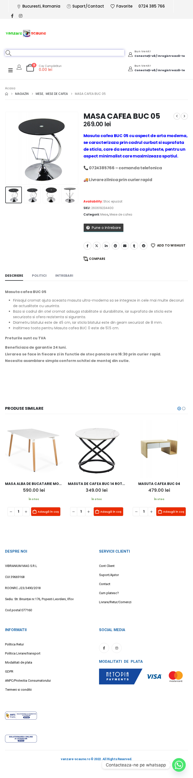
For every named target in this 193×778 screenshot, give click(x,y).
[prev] (176, 116)
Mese (104, 214)
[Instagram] (20, 16)
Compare (97, 259)
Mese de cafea (121, 214)
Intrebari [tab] (64, 275)
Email (125, 246)
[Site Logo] (26, 33)
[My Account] (19, 67)
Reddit (143, 246)
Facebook (87, 246)
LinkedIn (106, 246)
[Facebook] (12, 16)
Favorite (124, 6)
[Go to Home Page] (6, 94)
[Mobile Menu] (10, 70)
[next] (184, 116)
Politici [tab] (39, 275)
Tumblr (134, 246)
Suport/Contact (88, 6)
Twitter (97, 246)
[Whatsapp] (179, 765)
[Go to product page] (34, 449)
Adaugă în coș (48, 512)
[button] (8, 53)
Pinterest (116, 246)
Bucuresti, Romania (41, 6)
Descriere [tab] (14, 275)
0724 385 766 (151, 6)
